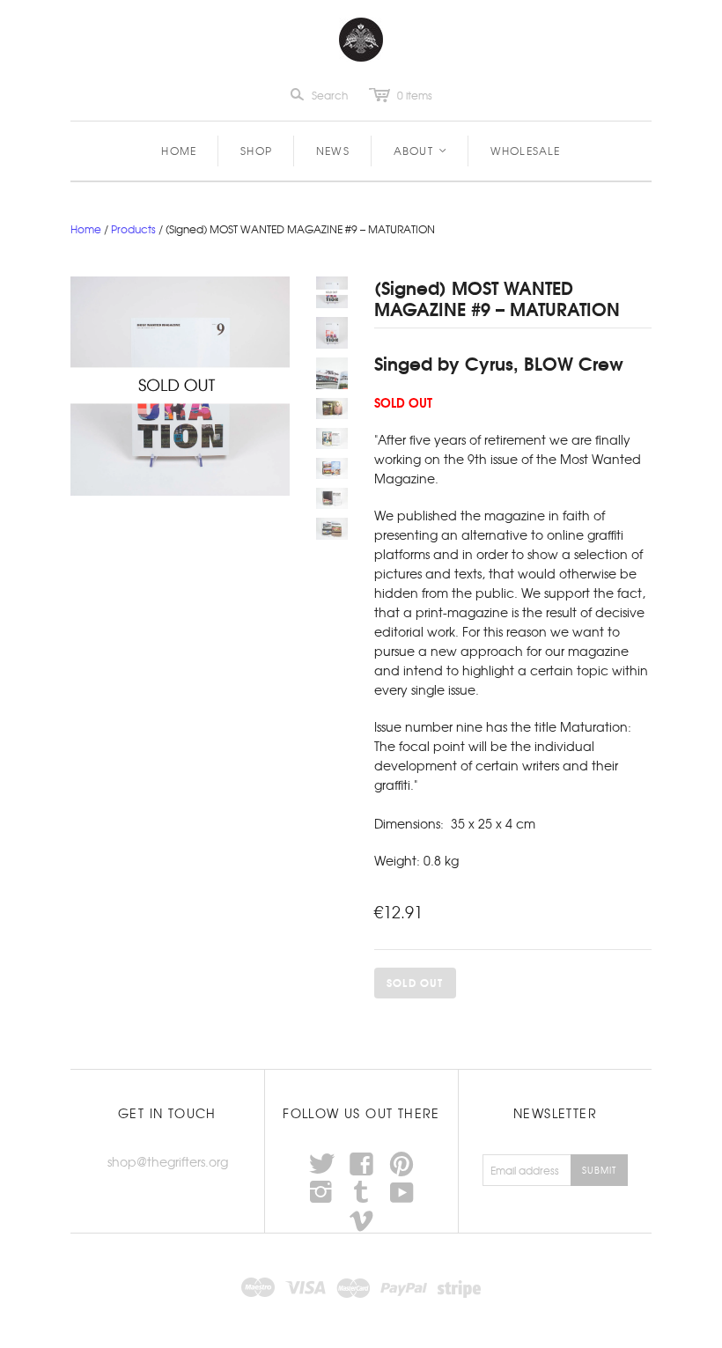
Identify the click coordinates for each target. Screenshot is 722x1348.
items (414, 95)
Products (133, 229)
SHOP (256, 150)
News (333, 150)
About (421, 150)
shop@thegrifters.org (167, 1161)
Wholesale (525, 150)
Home (178, 150)
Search (330, 95)
